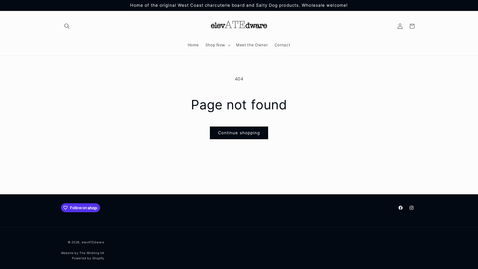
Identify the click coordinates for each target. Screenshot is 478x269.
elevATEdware (93, 242)
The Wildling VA (91, 253)
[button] (67, 26)
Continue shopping (239, 132)
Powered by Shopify (88, 258)
